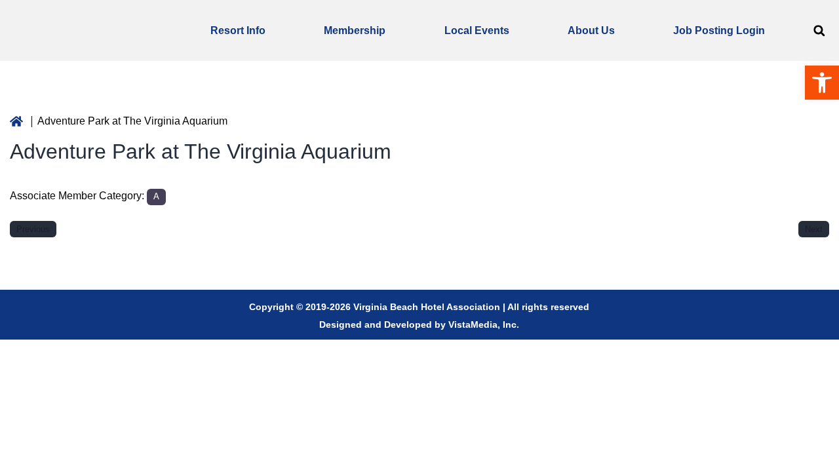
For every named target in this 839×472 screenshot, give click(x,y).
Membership (354, 30)
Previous (33, 229)
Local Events (476, 30)
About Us (591, 30)
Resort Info (237, 30)
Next (814, 229)
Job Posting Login (719, 30)
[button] (819, 30)
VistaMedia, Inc (482, 324)
